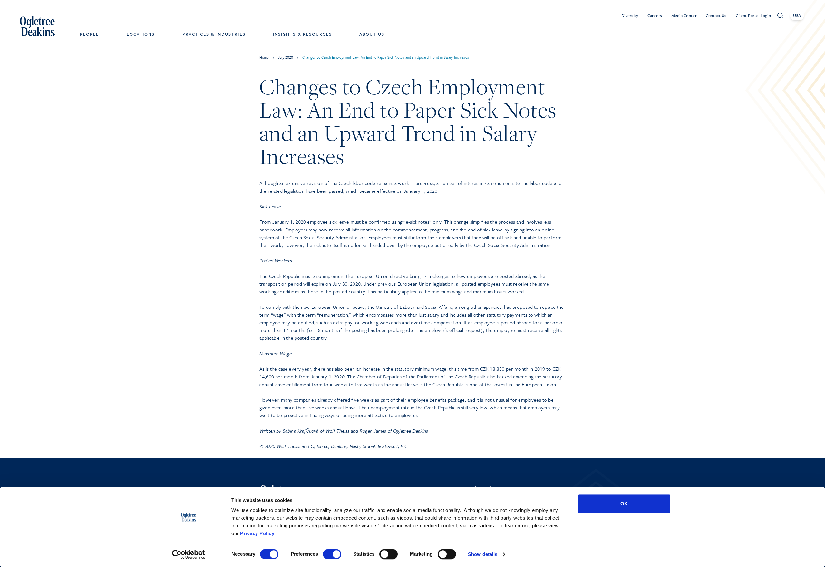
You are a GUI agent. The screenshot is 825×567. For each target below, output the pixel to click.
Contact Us (716, 15)
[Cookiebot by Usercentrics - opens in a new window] (188, 554)
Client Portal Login (753, 15)
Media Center (684, 15)
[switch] (332, 554)
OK (624, 503)
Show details (482, 554)
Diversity (629, 15)
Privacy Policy (257, 533)
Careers (654, 15)
